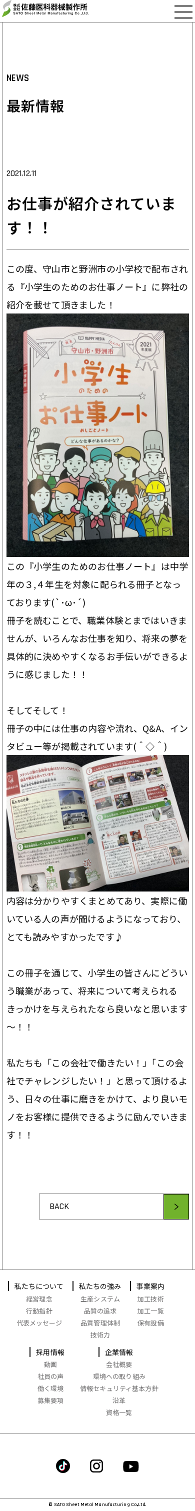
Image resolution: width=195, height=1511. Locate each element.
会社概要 (119, 1364)
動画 (50, 1364)
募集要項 (51, 1400)
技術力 (100, 1335)
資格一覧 (119, 1412)
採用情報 (50, 1352)
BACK (60, 1206)
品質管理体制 (100, 1323)
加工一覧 (151, 1311)
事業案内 (151, 1286)
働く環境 (51, 1388)
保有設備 (151, 1323)
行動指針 (39, 1311)
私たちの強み (101, 1286)
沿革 (119, 1400)
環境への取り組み (119, 1376)
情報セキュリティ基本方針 (119, 1388)
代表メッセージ (39, 1323)
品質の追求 (100, 1311)
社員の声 (51, 1376)
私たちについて (39, 1286)
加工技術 (151, 1299)
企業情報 (119, 1352)
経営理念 (39, 1299)
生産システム (100, 1299)
